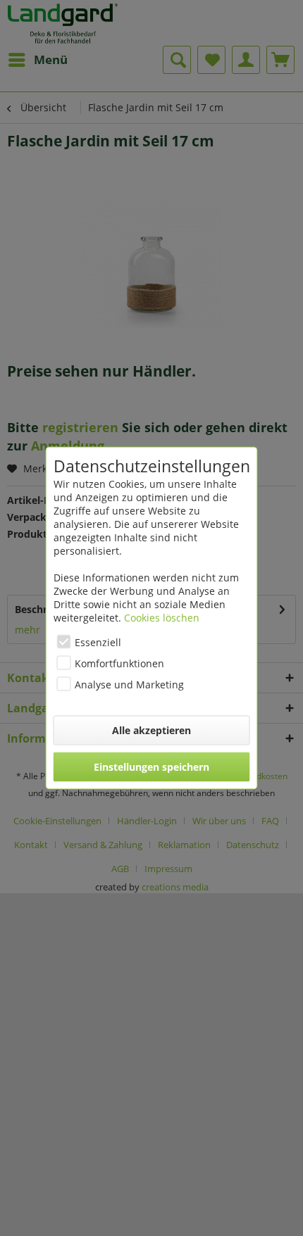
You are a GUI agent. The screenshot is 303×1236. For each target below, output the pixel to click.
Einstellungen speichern (151, 767)
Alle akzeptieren (151, 730)
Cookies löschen (161, 617)
